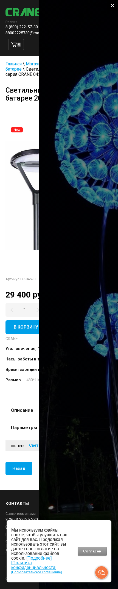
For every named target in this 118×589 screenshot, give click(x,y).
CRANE (11, 339)
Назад (18, 468)
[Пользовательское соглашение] (36, 572)
